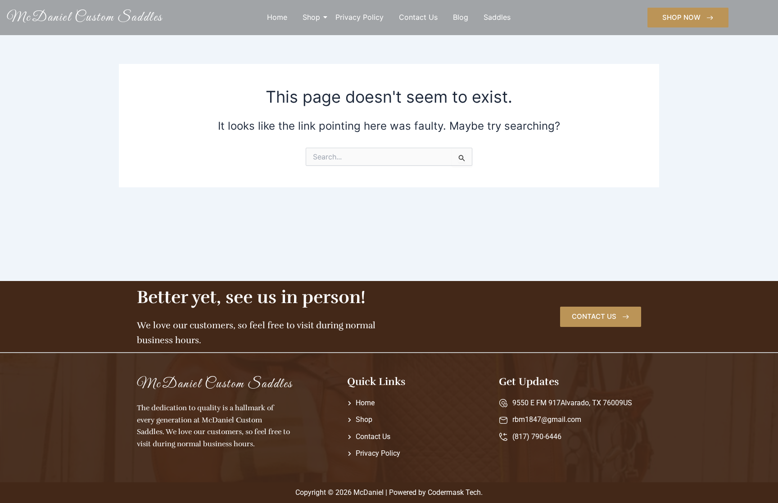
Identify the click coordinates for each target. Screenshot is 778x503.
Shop (311, 17)
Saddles (497, 17)
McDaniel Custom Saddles (85, 17)
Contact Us (418, 17)
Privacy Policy (359, 17)
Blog (460, 17)
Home (277, 17)
